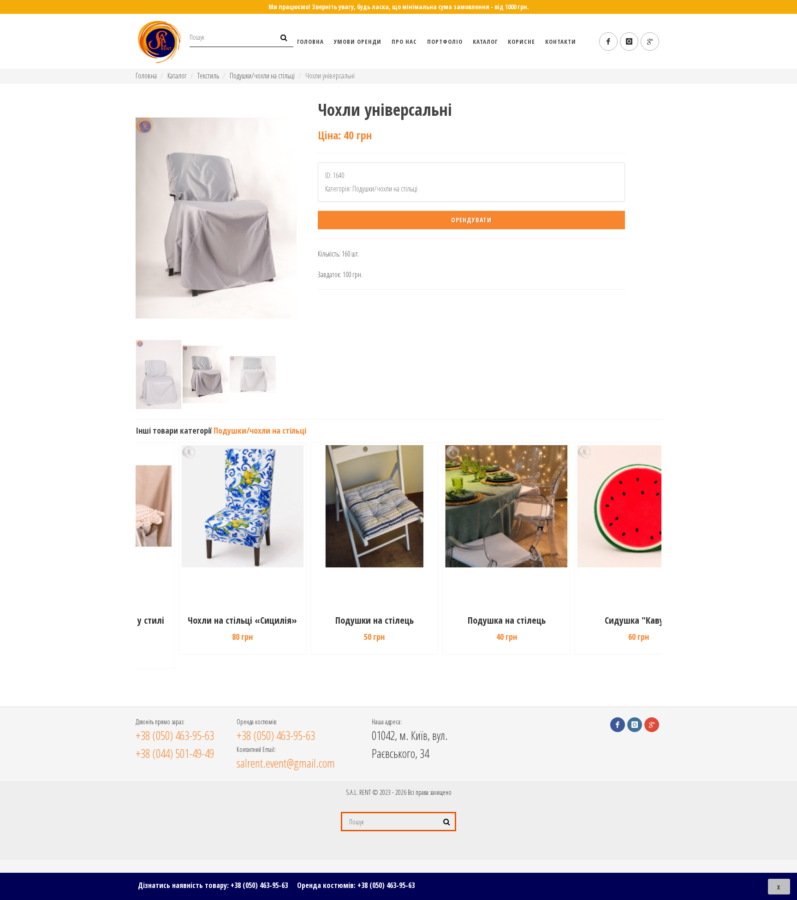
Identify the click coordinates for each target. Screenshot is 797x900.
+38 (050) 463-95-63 (259, 885)
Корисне (521, 41)
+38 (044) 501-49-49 (175, 753)
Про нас (404, 41)
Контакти (560, 41)
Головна (310, 41)
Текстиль (208, 76)
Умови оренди (357, 41)
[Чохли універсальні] (216, 218)
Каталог (485, 41)
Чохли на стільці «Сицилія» (200, 620)
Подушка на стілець (465, 620)
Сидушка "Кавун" (596, 620)
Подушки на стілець (332, 620)
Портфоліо (445, 41)
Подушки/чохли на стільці (262, 76)
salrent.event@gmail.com (286, 763)
